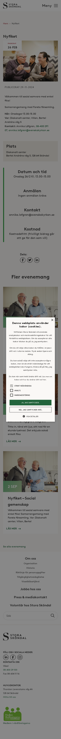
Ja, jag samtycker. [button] (30, 402)
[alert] (30, 369)
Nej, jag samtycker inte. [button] (30, 409)
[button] (30, 369)
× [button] (52, 320)
